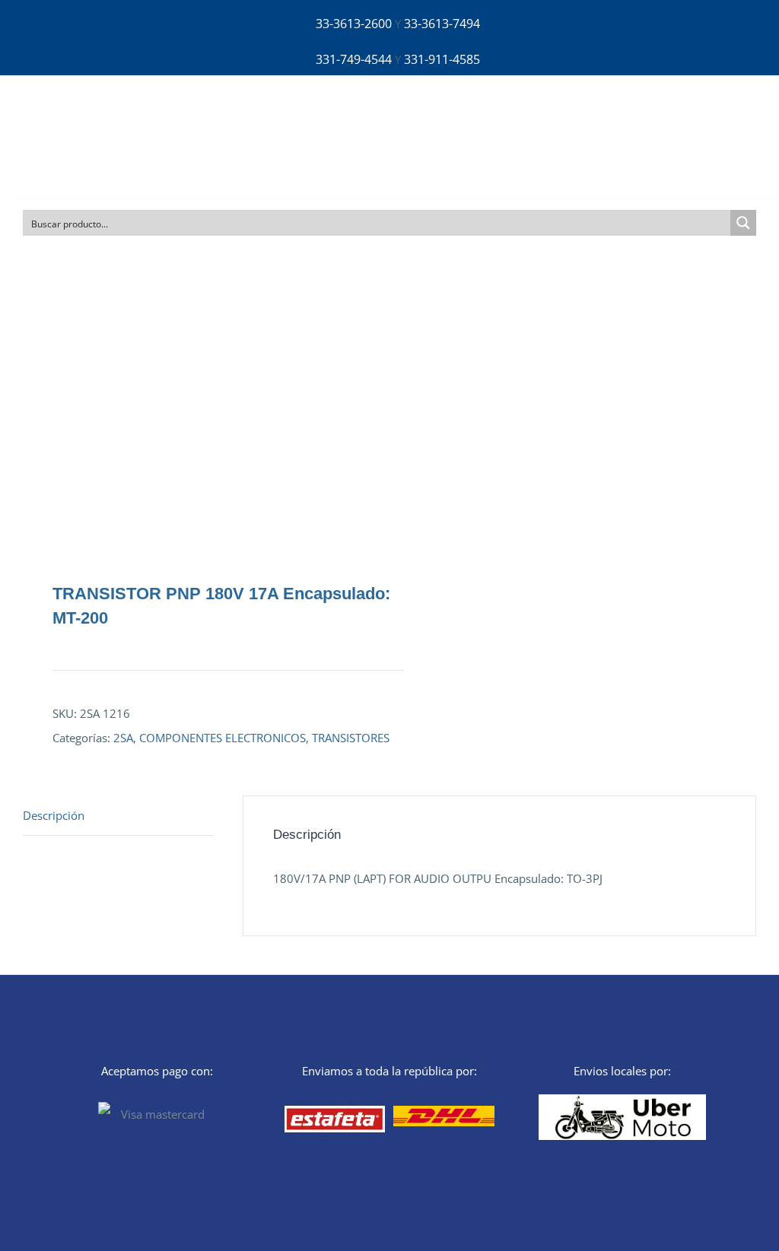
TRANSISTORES (351, 737)
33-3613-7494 (442, 23)
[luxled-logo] (73, 110)
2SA (123, 737)
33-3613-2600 (354, 23)
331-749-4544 (354, 59)
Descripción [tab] (53, 815)
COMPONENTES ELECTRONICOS (222, 737)
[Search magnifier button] (743, 223)
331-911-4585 (442, 59)
